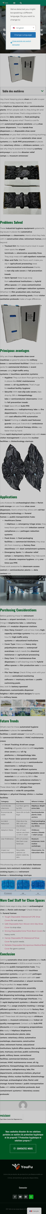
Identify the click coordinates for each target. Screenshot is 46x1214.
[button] (14, 3)
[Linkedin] (26, 1197)
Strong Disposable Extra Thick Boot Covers (24, 931)
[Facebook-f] (15, 1197)
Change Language (23, 35)
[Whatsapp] (31, 1197)
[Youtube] (20, 1197)
